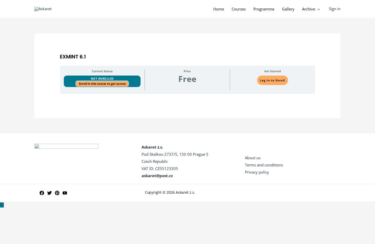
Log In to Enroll (272, 80)
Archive (308, 8)
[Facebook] (42, 193)
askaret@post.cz (157, 175)
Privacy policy (257, 172)
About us (252, 157)
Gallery (288, 8)
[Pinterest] (57, 193)
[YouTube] (64, 193)
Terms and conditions (264, 164)
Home (218, 8)
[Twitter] (49, 193)
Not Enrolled (102, 78)
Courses (239, 8)
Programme (263, 8)
